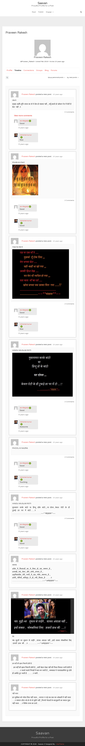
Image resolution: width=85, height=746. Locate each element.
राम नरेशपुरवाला (25, 121)
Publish (40, 12)
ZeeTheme (60, 744)
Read (34, 12)
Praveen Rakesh (28, 94)
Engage (49, 12)
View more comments (23, 115)
